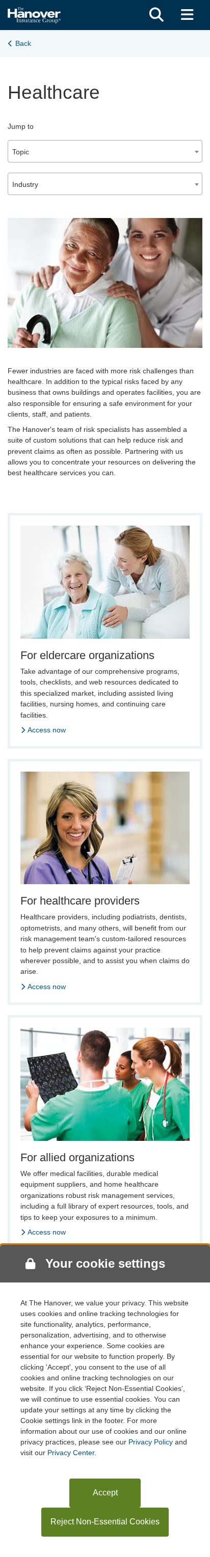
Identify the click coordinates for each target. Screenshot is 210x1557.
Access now (47, 730)
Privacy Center (70, 1453)
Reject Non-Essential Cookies (105, 1521)
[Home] (34, 14)
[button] (156, 15)
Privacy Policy (150, 1442)
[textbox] (105, 152)
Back (23, 43)
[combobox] (105, 151)
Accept (105, 1492)
